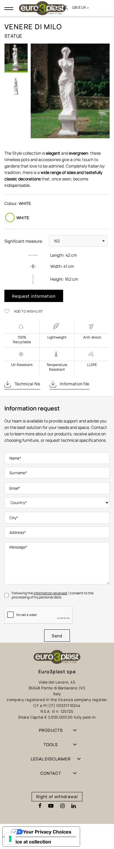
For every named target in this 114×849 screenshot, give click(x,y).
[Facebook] (40, 806)
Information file (74, 383)
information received (50, 593)
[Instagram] (62, 806)
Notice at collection (29, 842)
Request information (34, 296)
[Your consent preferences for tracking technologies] (10, 838)
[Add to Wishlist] (8, 311)
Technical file (27, 383)
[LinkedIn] (73, 806)
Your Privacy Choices (47, 832)
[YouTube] (50, 806)
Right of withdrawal (57, 796)
